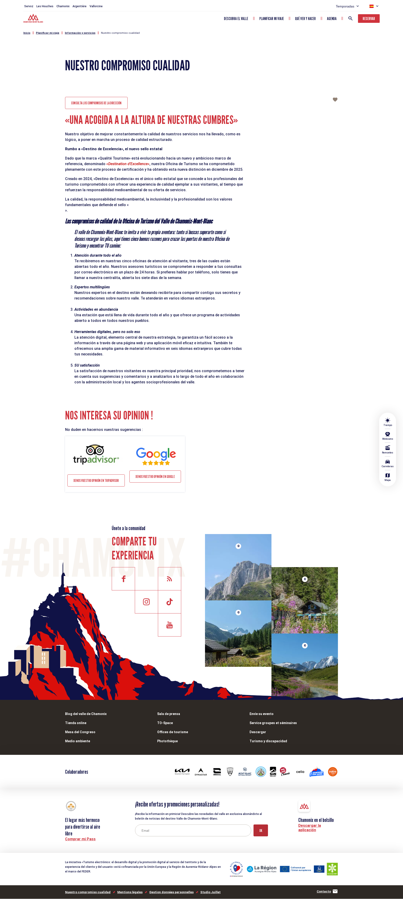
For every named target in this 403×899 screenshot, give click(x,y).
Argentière (80, 6)
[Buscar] (350, 18)
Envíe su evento (262, 714)
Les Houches (44, 6)
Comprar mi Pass (80, 839)
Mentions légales (129, 892)
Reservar (369, 18)
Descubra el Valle (236, 18)
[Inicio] (33, 19)
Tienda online (75, 723)
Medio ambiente (77, 741)
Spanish (371, 6)
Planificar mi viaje (271, 18)
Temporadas (345, 6)
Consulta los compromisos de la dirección (96, 103)
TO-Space (165, 723)
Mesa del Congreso (80, 732)
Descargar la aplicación (309, 827)
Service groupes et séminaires (273, 723)
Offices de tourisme (172, 732)
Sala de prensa (168, 714)
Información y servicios (80, 32)
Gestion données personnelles (171, 892)
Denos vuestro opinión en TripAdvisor (96, 480)
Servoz (28, 6)
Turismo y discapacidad (268, 741)
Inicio (26, 32)
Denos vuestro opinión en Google (155, 476)
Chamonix (62, 6)
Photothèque (167, 741)
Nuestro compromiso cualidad (120, 32)
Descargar (258, 732)
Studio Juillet (210, 892)
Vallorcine (96, 6)
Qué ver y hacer (305, 18)
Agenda (332, 18)
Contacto (324, 891)
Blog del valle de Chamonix (86, 714)
